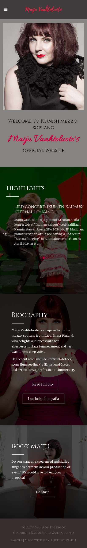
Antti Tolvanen (63, 540)
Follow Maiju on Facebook (44, 527)
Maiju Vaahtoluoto (58, 533)
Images (16, 540)
